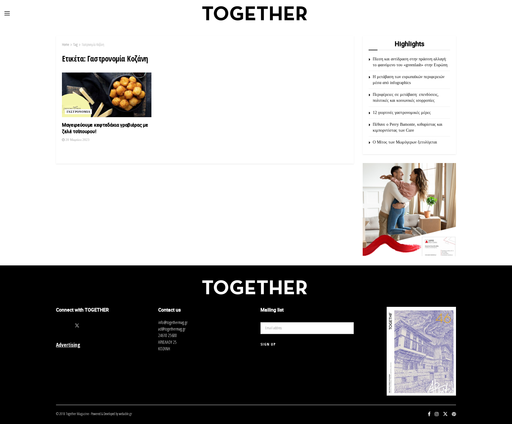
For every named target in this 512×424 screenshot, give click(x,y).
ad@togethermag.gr (171, 329)
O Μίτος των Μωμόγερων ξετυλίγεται (405, 142)
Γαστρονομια (78, 111)
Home (65, 44)
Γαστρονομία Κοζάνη (93, 44)
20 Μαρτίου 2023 (77, 139)
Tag (75, 44)
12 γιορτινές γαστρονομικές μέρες (402, 112)
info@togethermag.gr (173, 322)
